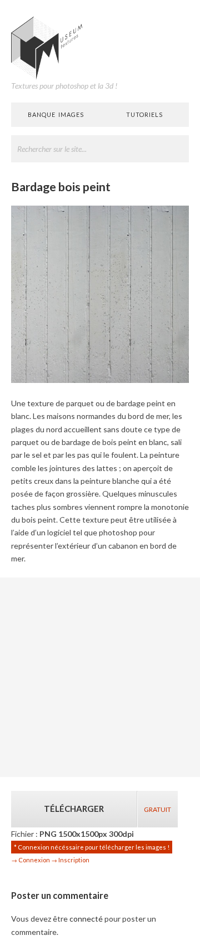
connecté (86, 918)
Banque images (56, 114)
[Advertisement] (100, 677)
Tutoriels (144, 114)
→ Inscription (70, 859)
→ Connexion (30, 859)
